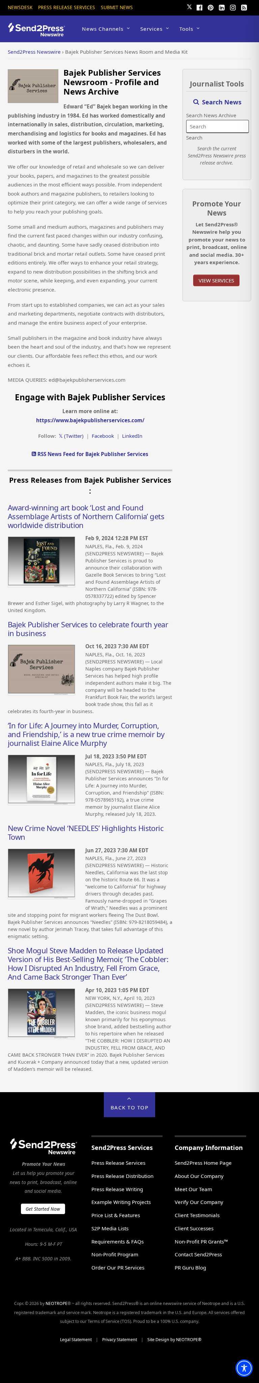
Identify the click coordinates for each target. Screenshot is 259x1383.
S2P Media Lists (109, 1228)
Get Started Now (43, 1209)
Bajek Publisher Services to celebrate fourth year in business (88, 628)
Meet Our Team (193, 1189)
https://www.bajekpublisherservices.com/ (90, 420)
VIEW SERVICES (216, 280)
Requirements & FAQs (117, 1241)
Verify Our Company (199, 1202)
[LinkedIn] (222, 6)
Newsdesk (20, 7)
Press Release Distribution (122, 1176)
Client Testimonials (197, 1215)
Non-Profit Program (114, 1254)
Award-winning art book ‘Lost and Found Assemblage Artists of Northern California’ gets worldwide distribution (86, 516)
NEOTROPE (56, 1303)
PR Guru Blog (190, 1267)
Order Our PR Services (117, 1267)
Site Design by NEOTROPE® (174, 1339)
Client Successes (194, 1228)
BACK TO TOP (130, 1107)
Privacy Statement (119, 1339)
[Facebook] (199, 6)
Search (194, 137)
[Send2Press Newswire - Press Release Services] (39, 33)
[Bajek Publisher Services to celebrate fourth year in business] (41, 693)
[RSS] (244, 6)
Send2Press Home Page (203, 1162)
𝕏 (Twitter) (71, 435)
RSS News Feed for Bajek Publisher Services (92, 454)
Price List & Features (115, 1215)
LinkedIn (132, 435)
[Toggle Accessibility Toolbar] (244, 1368)
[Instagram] (233, 6)
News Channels (102, 28)
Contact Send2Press (198, 1254)
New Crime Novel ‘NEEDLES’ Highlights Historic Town (86, 832)
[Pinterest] (210, 6)
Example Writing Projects (121, 1202)
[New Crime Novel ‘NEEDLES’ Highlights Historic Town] (41, 897)
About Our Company (199, 1176)
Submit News (117, 7)
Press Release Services (66, 7)
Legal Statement (76, 1339)
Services (151, 28)
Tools (186, 28)
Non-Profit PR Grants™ (201, 1241)
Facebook (103, 435)
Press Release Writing (117, 1189)
